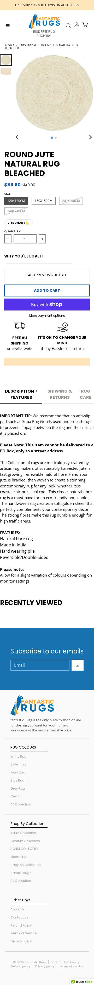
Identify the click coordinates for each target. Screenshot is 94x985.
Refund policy (21, 966)
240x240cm (16, 211)
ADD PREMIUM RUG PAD (47, 275)
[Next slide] (90, 137)
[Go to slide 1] (52, 138)
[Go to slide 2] (56, 138)
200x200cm (71, 201)
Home (9, 45)
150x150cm (43, 201)
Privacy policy (45, 966)
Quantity (12, 231)
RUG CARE (85, 394)
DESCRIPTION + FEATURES (21, 394)
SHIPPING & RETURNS (60, 394)
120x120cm (27, 45)
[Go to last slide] (17, 137)
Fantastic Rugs (35, 962)
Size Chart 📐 (19, 223)
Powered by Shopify (65, 962)
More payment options (47, 316)
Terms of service (71, 966)
